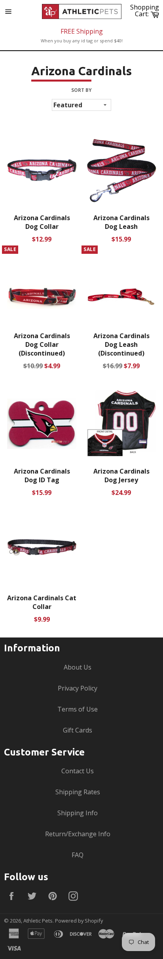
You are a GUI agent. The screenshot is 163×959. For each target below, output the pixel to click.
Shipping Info (77, 813)
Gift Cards (77, 730)
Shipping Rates (77, 792)
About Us (77, 667)
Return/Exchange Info (77, 834)
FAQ (77, 855)
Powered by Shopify (79, 920)
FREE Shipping (82, 31)
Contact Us (77, 771)
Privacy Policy (77, 688)
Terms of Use (77, 709)
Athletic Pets (38, 920)
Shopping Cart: (145, 10)
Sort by (81, 90)
